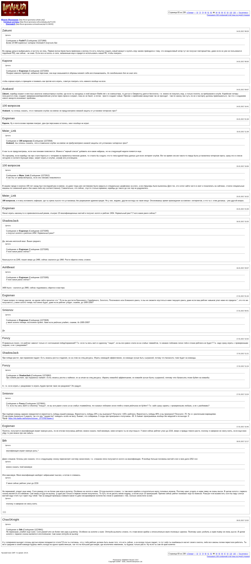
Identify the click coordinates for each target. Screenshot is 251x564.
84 (216, 12)
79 (203, 12)
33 (197, 12)
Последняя (243, 12)
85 (219, 12)
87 (225, 12)
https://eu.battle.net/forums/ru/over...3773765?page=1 (31, 418)
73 (200, 12)
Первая (190, 12)
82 (211, 12)
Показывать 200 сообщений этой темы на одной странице (228, 15)
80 (205, 12)
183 (234, 12)
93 (227, 12)
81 (208, 12)
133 (231, 12)
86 (222, 12)
